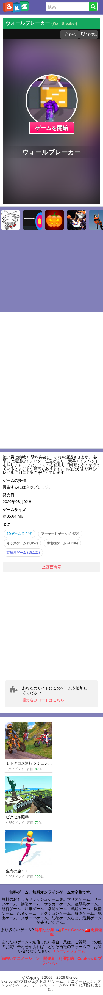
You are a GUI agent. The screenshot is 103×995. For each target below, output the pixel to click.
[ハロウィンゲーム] (54, 220)
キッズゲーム (22, 543)
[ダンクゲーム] (76, 220)
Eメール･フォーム (69, 951)
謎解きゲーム (23, 552)
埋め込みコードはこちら (43, 700)
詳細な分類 (44, 930)
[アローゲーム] (32, 220)
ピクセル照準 (17, 817)
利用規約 (66, 958)
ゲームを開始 (51, 128)
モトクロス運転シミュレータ (31, 763)
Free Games (72, 930)
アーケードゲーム (60, 534)
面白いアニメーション (20, 958)
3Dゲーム (19, 534)
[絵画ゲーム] (10, 220)
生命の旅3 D (16, 871)
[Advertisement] (51, 626)
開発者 (49, 958)
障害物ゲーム (62, 543)
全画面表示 (51, 567)
